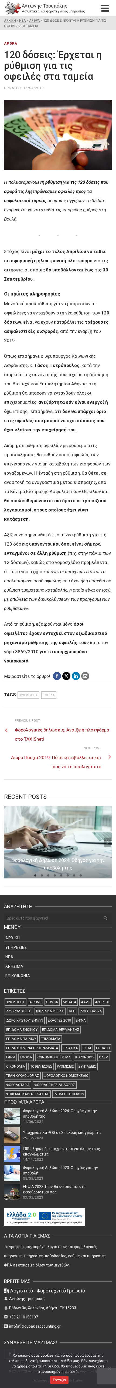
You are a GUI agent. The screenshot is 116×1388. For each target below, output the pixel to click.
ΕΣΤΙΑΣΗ (103, 1048)
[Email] (85, 676)
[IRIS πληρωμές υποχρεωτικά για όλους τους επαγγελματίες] (12, 1154)
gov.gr (52, 1002)
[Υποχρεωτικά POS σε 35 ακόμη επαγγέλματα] (12, 1135)
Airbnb (35, 1002)
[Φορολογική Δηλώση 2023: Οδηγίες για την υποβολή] (12, 1173)
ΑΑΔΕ (85, 1002)
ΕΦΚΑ (10, 1057)
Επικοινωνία (17, 976)
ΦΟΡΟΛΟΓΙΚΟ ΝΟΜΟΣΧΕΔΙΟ (66, 1076)
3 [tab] (48, 875)
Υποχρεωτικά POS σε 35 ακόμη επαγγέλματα (62, 1132)
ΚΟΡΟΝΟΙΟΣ (84, 1057)
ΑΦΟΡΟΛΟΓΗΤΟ (19, 1011)
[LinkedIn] (76, 676)
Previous (8, 842)
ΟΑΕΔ (103, 1057)
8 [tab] (80, 875)
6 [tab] (67, 875)
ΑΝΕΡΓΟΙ (102, 1002)
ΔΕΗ (72, 1011)
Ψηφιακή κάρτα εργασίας (27, 1094)
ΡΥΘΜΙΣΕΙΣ (65, 1066)
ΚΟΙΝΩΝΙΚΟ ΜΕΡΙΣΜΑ (54, 1057)
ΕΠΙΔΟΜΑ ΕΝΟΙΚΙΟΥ (21, 1030)
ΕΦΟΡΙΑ (49, 695)
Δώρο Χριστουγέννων (24, 1020)
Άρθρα (10, 43)
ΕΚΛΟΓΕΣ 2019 (59, 1020)
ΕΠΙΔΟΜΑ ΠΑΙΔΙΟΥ (21, 1039)
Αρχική (12, 938)
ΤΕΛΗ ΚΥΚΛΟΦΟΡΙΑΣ (22, 1076)
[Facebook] (57, 676)
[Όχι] (109, 1368)
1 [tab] (35, 875)
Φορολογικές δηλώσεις (54, 1085)
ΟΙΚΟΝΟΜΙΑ (15, 1066)
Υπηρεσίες (16, 947)
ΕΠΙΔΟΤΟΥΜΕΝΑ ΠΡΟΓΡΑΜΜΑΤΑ (32, 1048)
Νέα (9, 957)
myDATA (69, 1002)
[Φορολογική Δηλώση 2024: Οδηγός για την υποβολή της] (12, 1116)
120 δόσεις (28, 695)
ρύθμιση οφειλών (69, 1094)
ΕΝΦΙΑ (81, 1020)
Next (107, 842)
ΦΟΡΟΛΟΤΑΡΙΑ (18, 1085)
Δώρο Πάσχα (91, 1011)
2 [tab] (42, 875)
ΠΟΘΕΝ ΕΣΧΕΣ (41, 1066)
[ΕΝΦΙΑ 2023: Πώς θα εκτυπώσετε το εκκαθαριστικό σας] (12, 1192)
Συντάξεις (87, 1066)
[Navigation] (105, 8)
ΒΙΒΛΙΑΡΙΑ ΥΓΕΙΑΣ (50, 1011)
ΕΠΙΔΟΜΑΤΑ (50, 1039)
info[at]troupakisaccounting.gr (35, 1326)
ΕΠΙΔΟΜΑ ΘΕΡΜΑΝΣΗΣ (60, 1030)
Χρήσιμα (14, 966)
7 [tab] (74, 875)
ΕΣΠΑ (87, 1048)
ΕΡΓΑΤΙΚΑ (70, 1048)
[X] (66, 676)
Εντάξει (59, 1380)
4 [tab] (54, 875)
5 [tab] (61, 875)
